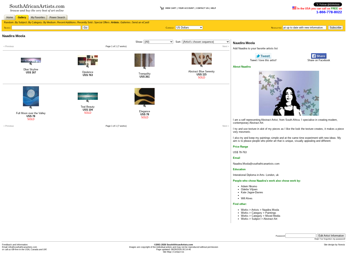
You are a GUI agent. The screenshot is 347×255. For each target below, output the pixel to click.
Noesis (341, 244)
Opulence (87, 72)
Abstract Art (270, 218)
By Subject (21, 22)
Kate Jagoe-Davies (252, 192)
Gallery (22, 17)
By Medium (49, 22)
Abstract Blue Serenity (201, 71)
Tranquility (145, 73)
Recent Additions (66, 22)
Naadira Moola (270, 209)
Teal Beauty (88, 106)
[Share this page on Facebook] (319, 57)
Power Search (57, 17)
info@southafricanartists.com (22, 247)
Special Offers (101, 22)
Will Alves (246, 198)
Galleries (125, 22)
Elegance (144, 111)
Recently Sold (85, 22)
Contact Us (178, 252)
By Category (35, 22)
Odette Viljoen (249, 189)
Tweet (263, 60)
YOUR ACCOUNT (186, 8)
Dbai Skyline (30, 69)
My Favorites (38, 17)
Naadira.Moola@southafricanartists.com (256, 163)
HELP (213, 8)
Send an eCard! (140, 22)
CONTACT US (202, 8)
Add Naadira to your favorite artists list (255, 48)
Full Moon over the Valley (31, 113)
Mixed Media (272, 215)
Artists (115, 22)
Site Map (167, 252)
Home (9, 17)
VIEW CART (170, 8)
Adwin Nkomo (249, 186)
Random (8, 22)
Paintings (270, 212)
